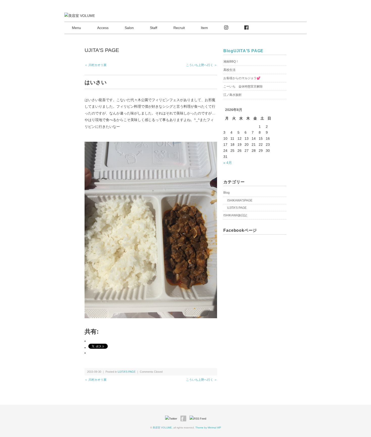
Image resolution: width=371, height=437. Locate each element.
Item (204, 28)
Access (103, 28)
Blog (228, 51)
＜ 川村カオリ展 (96, 65)
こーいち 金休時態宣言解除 (243, 86)
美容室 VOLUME (162, 427)
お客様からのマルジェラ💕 (241, 78)
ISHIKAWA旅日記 (235, 215)
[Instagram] (226, 28)
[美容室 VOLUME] (79, 16)
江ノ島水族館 (232, 95)
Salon (129, 28)
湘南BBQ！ (231, 61)
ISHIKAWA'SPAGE (239, 200)
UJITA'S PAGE (102, 50)
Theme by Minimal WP (208, 427)
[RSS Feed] (198, 418)
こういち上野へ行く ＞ (201, 65)
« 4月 (227, 163)
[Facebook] (246, 28)
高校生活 (229, 70)
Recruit (179, 28)
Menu (76, 28)
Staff (153, 28)
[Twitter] (172, 418)
